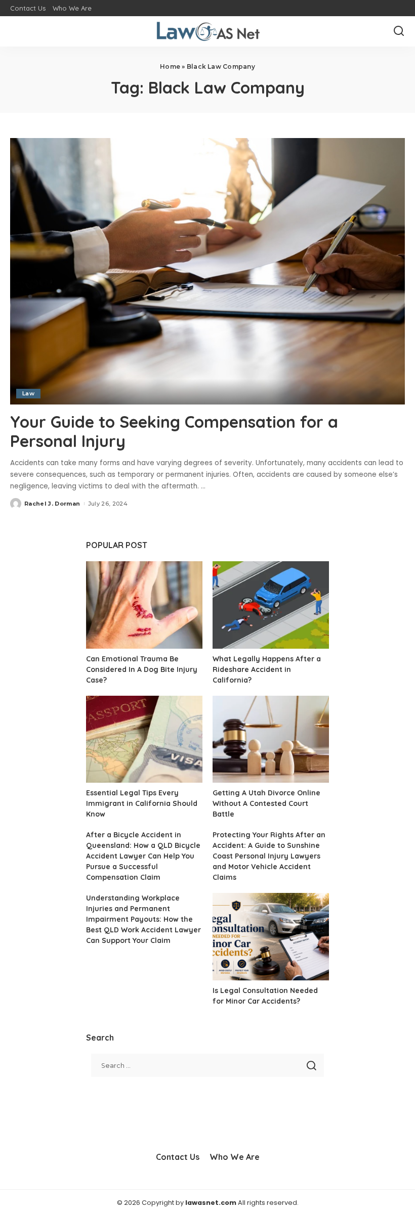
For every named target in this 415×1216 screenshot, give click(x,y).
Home (170, 66)
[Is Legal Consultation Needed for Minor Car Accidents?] (271, 936)
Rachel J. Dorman (52, 503)
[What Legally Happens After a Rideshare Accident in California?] (271, 605)
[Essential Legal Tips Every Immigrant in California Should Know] (144, 739)
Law (28, 393)
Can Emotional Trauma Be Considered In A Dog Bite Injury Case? (141, 669)
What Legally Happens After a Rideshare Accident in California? (267, 669)
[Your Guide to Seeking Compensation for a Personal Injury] (207, 271)
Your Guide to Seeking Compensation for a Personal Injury (174, 431)
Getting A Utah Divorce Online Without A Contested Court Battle (266, 803)
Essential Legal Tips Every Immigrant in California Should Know (141, 803)
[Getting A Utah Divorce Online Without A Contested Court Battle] (271, 739)
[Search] (399, 31)
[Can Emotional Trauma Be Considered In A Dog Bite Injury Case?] (144, 605)
